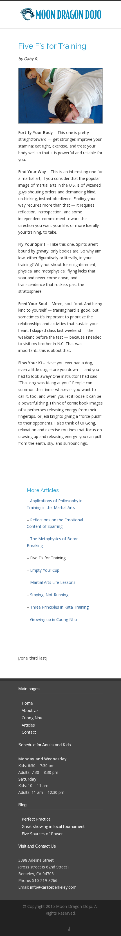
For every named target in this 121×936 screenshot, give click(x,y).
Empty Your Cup (44, 570)
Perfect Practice (36, 819)
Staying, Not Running (49, 594)
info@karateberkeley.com (53, 887)
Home (27, 703)
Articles (28, 725)
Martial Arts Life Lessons (52, 582)
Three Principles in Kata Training (59, 607)
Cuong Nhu (32, 717)
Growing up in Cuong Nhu (53, 619)
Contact (29, 732)
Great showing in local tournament (53, 826)
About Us (30, 710)
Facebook (64, 925)
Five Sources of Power (42, 833)
